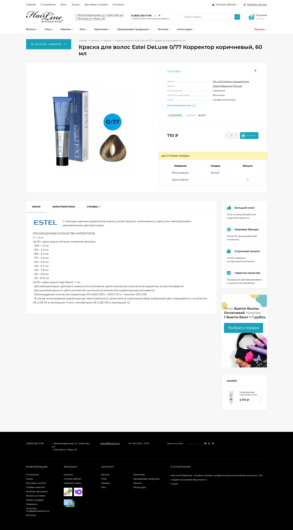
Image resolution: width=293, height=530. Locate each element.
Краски (107, 40)
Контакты (118, 4)
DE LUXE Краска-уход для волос (231, 81)
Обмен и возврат (35, 500)
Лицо (104, 479)
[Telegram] (159, 15)
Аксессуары (139, 487)
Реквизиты (31, 504)
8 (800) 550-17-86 (141, 15)
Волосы (95, 40)
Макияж (105, 483)
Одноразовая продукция (146, 479)
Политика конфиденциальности (38, 509)
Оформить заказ (72, 483)
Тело (103, 487)
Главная (31, 4)
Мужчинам (139, 474)
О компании (48, 4)
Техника (137, 483)
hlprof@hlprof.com (110, 443)
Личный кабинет (72, 479)
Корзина (68, 474)
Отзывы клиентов (35, 487)
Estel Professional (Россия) (227, 86)
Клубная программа (36, 491)
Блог (64, 4)
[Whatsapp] (155, 15)
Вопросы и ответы (35, 495)
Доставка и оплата (96, 4)
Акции (76, 4)
